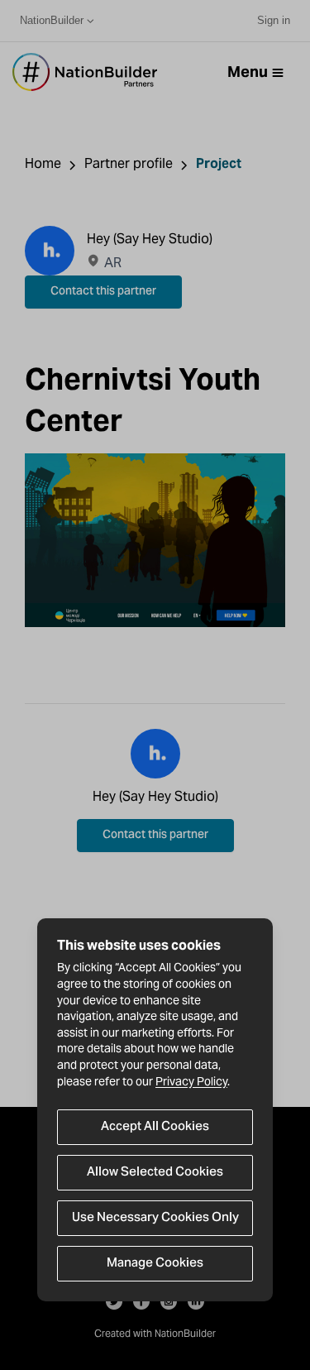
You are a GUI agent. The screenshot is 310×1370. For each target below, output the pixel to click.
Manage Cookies (155, 1263)
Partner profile (128, 163)
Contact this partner (103, 292)
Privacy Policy (191, 1081)
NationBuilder (51, 20)
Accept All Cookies (155, 1127)
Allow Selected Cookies (155, 1172)
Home (43, 163)
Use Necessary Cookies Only (155, 1218)
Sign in (273, 20)
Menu (247, 71)
